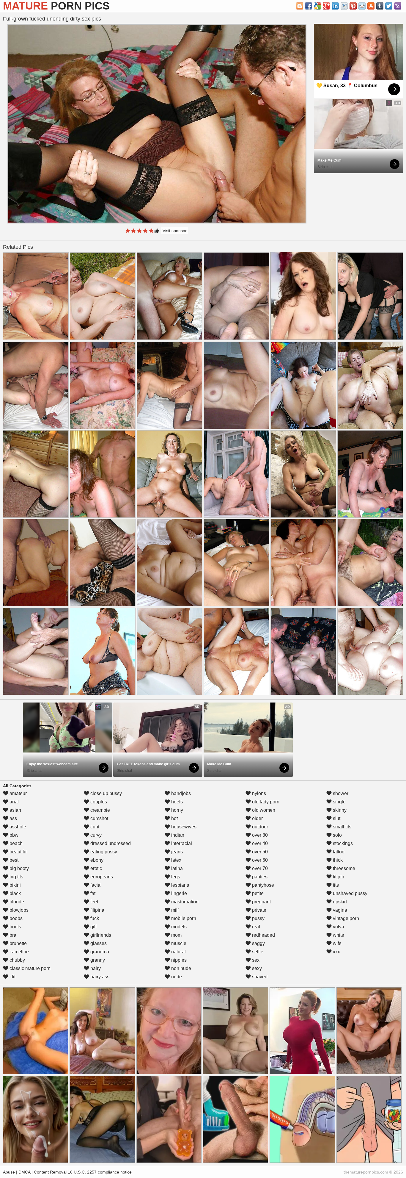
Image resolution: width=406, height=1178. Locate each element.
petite (257, 893)
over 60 (259, 860)
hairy (95, 968)
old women (263, 810)
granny (97, 960)
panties (259, 876)
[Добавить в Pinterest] (353, 6)
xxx (336, 951)
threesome (343, 868)
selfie (257, 951)
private (258, 910)
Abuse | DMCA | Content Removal (35, 1172)
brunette (17, 943)
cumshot (98, 818)
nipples (178, 960)
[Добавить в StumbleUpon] (370, 6)
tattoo (338, 851)
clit (11, 976)
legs (175, 876)
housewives (183, 826)
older (257, 818)
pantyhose (262, 885)
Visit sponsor (175, 230)
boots (14, 926)
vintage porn (345, 918)
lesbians (179, 885)
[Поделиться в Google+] (326, 6)
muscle (178, 943)
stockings (342, 843)
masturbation (184, 901)
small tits (341, 826)
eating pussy (103, 851)
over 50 (259, 851)
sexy (256, 968)
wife (337, 943)
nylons (258, 793)
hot (174, 818)
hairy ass (99, 976)
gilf (93, 926)
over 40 (259, 843)
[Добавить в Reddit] (362, 6)
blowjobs (18, 910)
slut (336, 818)
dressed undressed (110, 843)
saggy (258, 943)
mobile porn (183, 918)
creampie (99, 810)
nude (176, 976)
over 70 (259, 868)
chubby (16, 960)
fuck (94, 918)
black (14, 893)
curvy (95, 835)
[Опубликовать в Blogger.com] (299, 6)
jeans (176, 851)
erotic (95, 868)
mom (176, 935)
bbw (13, 835)
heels (176, 801)
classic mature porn (29, 968)
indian (177, 835)
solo (337, 835)
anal (13, 801)
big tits (15, 876)
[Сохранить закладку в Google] (317, 6)
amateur (17, 793)
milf (174, 910)
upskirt (339, 901)
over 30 (259, 835)
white (338, 935)
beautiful (18, 851)
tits (335, 885)
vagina (339, 910)
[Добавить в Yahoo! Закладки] (397, 6)
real (255, 926)
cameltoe (18, 951)
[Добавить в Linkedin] (335, 6)
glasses (98, 943)
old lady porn (265, 801)
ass (12, 818)
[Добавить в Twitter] (388, 6)
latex (175, 860)
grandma (99, 951)
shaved (259, 976)
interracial (181, 843)
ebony (96, 860)
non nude (180, 968)
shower (340, 793)
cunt (94, 826)
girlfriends (100, 935)
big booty (18, 868)
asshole (17, 826)
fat (92, 893)
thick (337, 860)
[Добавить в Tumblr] (379, 6)
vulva (338, 926)
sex (255, 960)
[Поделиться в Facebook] (308, 6)
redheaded (263, 935)
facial (95, 885)
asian (14, 810)
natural (178, 951)
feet (93, 901)
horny (176, 810)
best (13, 860)
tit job (338, 876)
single (339, 801)
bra (12, 935)
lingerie (178, 893)
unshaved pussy (349, 893)
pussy (258, 918)
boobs (15, 918)
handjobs (180, 793)
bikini (14, 885)
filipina (96, 910)
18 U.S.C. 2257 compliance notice (100, 1172)
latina (176, 868)
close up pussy (105, 793)
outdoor (259, 826)
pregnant (261, 901)
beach (15, 843)
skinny (339, 810)
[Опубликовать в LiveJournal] (344, 6)
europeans (101, 876)
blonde (16, 901)
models (178, 926)
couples (98, 801)
